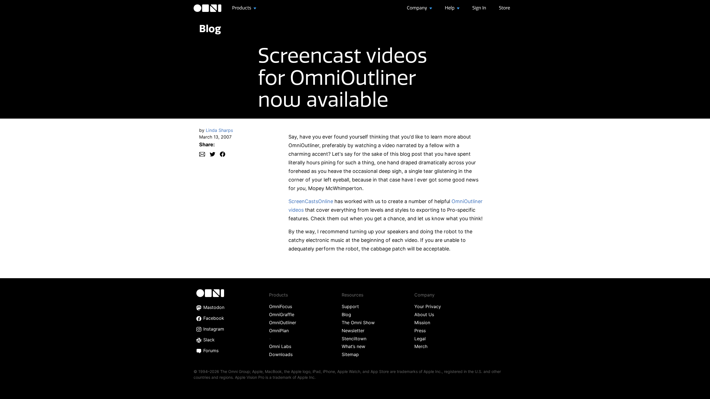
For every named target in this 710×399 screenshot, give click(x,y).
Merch (420, 346)
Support (350, 306)
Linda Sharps (219, 130)
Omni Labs (280, 346)
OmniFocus (280, 306)
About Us (424, 314)
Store (504, 8)
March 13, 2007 (215, 137)
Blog (210, 28)
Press (420, 330)
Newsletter (353, 330)
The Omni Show (358, 322)
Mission (422, 322)
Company (417, 8)
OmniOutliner (282, 322)
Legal (420, 338)
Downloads (281, 354)
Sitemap (350, 354)
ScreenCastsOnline (310, 201)
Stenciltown (354, 338)
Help (450, 8)
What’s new (353, 346)
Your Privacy (427, 306)
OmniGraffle (281, 314)
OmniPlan (279, 330)
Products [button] (242, 8)
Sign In (479, 8)
